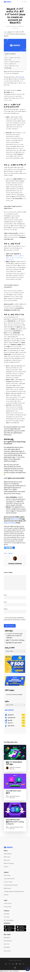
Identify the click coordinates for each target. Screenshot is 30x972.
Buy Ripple (7, 947)
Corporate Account (9, 878)
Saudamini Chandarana (12, 26)
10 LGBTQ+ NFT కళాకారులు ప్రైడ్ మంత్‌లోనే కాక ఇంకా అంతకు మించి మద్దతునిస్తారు (14, 635)
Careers (6, 866)
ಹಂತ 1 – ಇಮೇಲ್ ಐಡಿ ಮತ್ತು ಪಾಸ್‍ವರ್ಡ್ (12, 59)
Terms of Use (7, 903)
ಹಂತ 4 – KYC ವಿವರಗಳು (11, 66)
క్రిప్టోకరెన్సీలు (11, 553)
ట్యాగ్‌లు (7, 701)
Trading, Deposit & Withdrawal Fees (14, 891)
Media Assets (7, 888)
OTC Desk (6, 917)
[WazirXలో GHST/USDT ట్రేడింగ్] (15, 787)
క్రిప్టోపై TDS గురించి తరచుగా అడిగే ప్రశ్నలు (15, 640)
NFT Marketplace (8, 920)
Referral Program (9, 863)
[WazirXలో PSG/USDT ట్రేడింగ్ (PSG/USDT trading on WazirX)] (15, 817)
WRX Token (7, 857)
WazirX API (7, 860)
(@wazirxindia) (15, 519)
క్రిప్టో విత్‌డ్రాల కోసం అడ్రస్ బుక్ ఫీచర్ (14, 642)
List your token (8, 882)
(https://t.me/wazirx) (10, 523)
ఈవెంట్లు (5, 553)
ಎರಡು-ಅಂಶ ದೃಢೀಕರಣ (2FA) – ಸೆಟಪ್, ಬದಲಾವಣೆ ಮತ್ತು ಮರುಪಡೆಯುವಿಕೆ (15, 257)
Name (5, 595)
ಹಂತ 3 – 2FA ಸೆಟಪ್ (10, 64)
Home (5, 32)
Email (5, 602)
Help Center (7, 875)
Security (6, 894)
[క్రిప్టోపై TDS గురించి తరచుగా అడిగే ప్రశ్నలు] (15, 758)
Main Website (7, 854)
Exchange (6, 914)
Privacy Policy (7, 906)
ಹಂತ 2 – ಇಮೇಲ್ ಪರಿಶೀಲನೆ (12, 62)
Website (5, 609)
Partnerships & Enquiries (11, 885)
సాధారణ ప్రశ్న (8, 68)
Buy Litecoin (7, 951)
